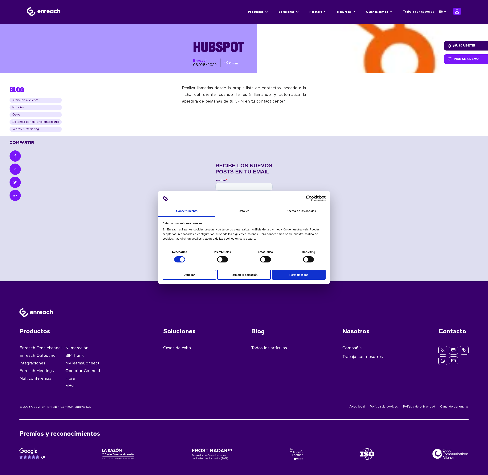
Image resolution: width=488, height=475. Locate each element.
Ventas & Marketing (25, 129)
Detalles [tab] (244, 211)
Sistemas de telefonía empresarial (35, 122)
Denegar (189, 274)
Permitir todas (298, 274)
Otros (16, 114)
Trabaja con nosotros (418, 11)
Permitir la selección (244, 274)
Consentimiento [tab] (186, 211)
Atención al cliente (25, 100)
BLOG (17, 89)
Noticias (18, 107)
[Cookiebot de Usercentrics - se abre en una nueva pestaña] (309, 198)
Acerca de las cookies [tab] (301, 211)
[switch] (222, 259)
